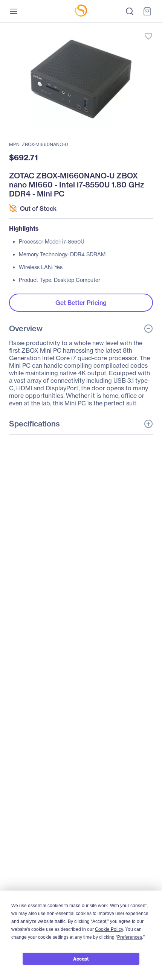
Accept (81, 959)
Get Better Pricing (81, 302)
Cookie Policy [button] (109, 929)
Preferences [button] (129, 937)
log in (113, 28)
